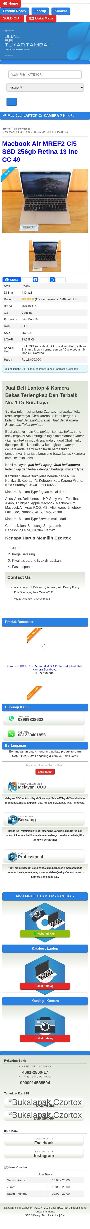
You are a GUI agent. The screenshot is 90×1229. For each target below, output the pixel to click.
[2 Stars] (25, 299)
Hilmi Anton (52, 1215)
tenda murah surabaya (45, 1224)
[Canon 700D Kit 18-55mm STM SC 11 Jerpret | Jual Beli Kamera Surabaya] (44, 661)
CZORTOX (57, 1207)
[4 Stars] (30, 299)
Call (62, 1215)
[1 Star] (23, 299)
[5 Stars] (33, 299)
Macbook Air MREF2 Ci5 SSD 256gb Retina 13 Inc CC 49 (40, 151)
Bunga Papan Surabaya (45, 1220)
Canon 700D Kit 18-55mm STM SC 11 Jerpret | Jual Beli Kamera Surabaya (44, 667)
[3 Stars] (28, 299)
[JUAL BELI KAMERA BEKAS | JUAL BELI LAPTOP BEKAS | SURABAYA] (45, 58)
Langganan (45, 771)
